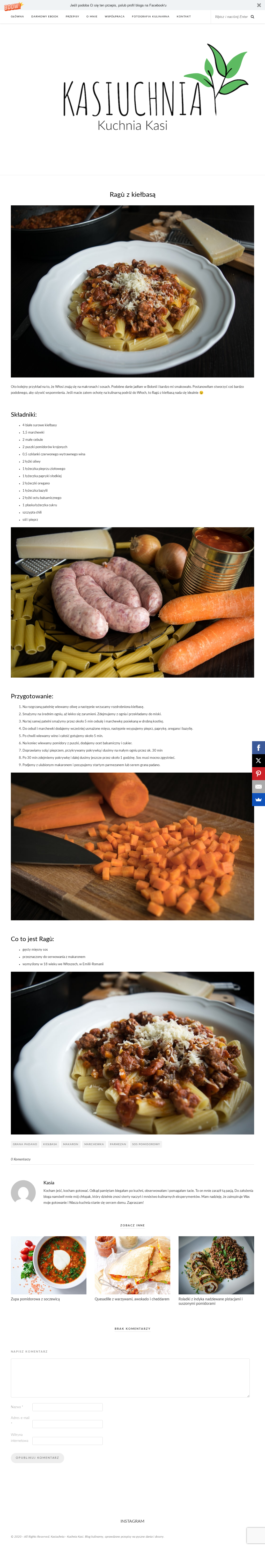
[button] (132, 5)
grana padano (25, 1144)
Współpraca (115, 16)
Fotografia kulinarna (151, 16)
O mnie (92, 16)
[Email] (258, 786)
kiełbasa (50, 1144)
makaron (70, 1144)
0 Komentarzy (21, 1159)
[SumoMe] (258, 799)
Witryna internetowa (19, 1438)
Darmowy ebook (44, 16)
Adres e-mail (20, 1421)
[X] (258, 760)
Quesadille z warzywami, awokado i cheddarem (132, 1299)
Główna (17, 16)
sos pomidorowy (146, 1144)
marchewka (94, 1144)
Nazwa (17, 1407)
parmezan (118, 1144)
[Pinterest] (258, 773)
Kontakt (184, 16)
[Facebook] (258, 747)
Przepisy (72, 16)
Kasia (48, 1183)
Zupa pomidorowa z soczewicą (35, 1299)
